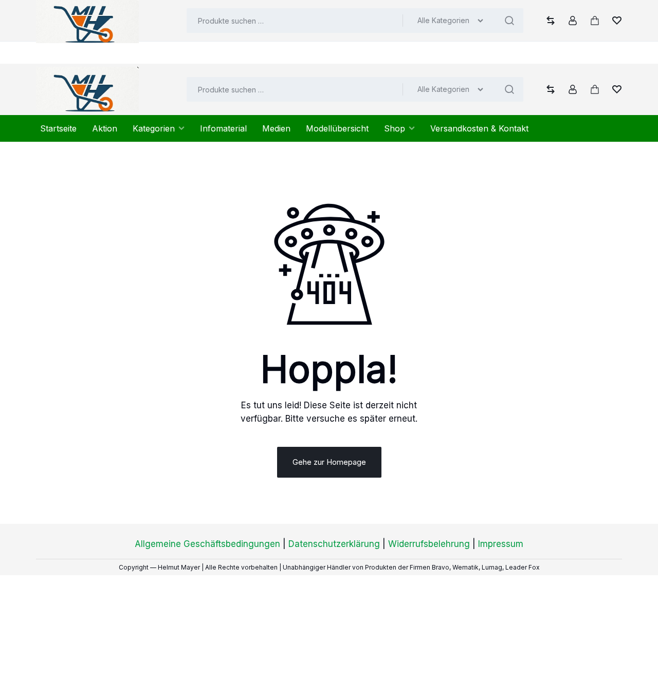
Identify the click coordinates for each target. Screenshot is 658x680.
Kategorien (154, 128)
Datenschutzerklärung (334, 544)
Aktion (104, 128)
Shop (394, 128)
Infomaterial (223, 128)
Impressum (500, 544)
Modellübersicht (337, 128)
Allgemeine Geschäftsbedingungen (207, 544)
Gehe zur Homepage (329, 462)
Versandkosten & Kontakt (479, 128)
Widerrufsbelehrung (429, 544)
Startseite (58, 128)
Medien (276, 128)
